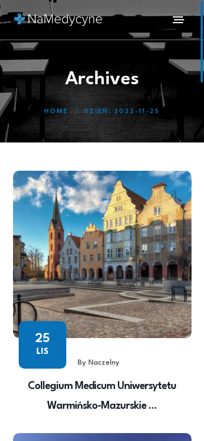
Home (56, 112)
